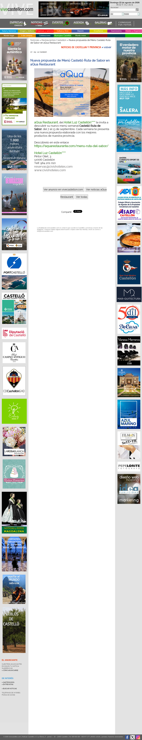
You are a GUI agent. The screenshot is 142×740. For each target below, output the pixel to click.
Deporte (80, 31)
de (112, 14)
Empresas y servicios (45, 31)
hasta (126, 14)
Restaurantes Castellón (53, 40)
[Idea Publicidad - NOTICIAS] (129, 505)
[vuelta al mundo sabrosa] (14, 606)
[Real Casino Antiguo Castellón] (14, 365)
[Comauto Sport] (129, 185)
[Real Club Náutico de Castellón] (129, 286)
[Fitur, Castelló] (14, 252)
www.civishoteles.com (50, 170)
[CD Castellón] (14, 397)
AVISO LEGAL (96, 736)
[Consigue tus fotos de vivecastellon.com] (125, 25)
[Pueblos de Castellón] (14, 655)
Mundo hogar (9, 35)
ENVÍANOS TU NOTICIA (10, 666)
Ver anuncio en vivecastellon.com (63, 189)
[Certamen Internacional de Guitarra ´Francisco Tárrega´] (14, 573)
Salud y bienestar (9, 31)
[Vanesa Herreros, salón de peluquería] (129, 367)
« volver (106, 47)
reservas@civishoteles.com (53, 166)
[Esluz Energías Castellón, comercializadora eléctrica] (14, 426)
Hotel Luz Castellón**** (79, 122)
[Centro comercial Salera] (129, 115)
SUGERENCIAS (7, 668)
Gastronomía (116, 31)
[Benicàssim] (14, 217)
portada (104, 736)
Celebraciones (44, 35)
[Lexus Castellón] (74, 17)
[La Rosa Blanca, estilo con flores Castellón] (14, 458)
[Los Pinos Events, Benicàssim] (129, 398)
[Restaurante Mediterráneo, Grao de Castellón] (129, 254)
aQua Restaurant (46, 122)
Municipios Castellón (62, 35)
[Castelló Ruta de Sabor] (14, 82)
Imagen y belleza (27, 31)
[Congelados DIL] (129, 335)
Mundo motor (80, 35)
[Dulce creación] (14, 491)
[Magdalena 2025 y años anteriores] (14, 535)
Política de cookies (8, 695)
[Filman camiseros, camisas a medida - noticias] (129, 460)
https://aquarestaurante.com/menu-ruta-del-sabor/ (71, 146)
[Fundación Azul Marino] (129, 430)
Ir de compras (26, 35)
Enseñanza (98, 31)
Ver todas (81, 196)
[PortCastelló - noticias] (14, 291)
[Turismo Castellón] (14, 326)
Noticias (34, 40)
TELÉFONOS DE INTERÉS (11, 693)
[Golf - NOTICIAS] (14, 127)
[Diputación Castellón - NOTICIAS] (14, 341)
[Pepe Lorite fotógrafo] (129, 473)
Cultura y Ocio (62, 31)
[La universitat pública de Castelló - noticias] (14, 172)
